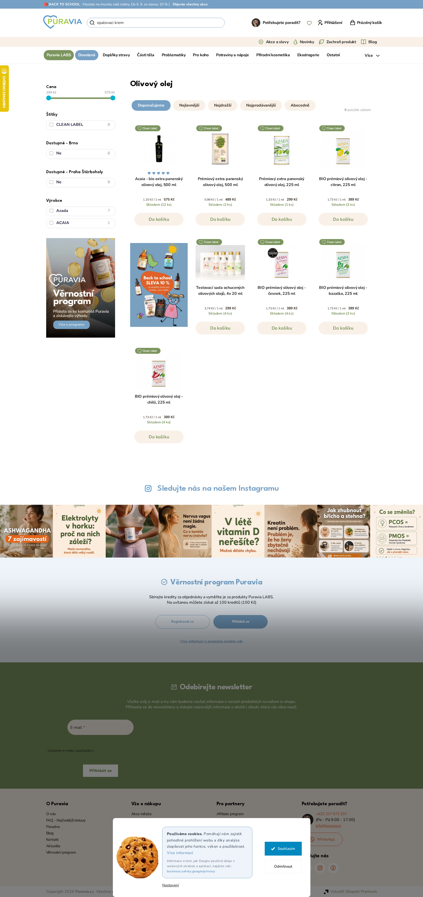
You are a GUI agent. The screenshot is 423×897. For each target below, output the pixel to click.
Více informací (180, 852)
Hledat (233, 23)
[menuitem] (59, 55)
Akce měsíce (141, 813)
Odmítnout (283, 866)
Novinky (307, 42)
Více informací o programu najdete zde (211, 641)
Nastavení (170, 885)
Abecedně (300, 105)
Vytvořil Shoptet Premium (353, 891)
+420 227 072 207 (331, 813)
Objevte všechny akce (190, 4)
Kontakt (52, 839)
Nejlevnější (189, 105)
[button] (251, 104)
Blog (372, 42)
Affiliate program (230, 813)
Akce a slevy (277, 42)
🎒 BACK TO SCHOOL (62, 4)
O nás (51, 813)
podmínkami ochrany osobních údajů (124, 750)
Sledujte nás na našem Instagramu (218, 488)
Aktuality (53, 845)
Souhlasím (286, 848)
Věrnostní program (61, 852)
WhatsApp (326, 839)
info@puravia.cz (328, 825)
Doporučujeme (151, 105)
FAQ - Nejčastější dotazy (66, 820)
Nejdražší (222, 105)
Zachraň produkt (341, 42)
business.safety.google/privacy (191, 871)
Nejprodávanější (261, 105)
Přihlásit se (240, 621)
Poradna (53, 826)
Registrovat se (182, 621)
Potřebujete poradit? (281, 22)
